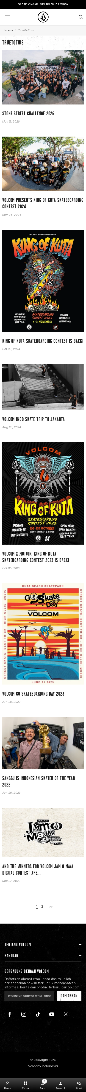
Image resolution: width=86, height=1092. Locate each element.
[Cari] (81, 17)
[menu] (7, 17)
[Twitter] (66, 1014)
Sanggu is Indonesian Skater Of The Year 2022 (38, 781)
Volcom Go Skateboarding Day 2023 (33, 694)
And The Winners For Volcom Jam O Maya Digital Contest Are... (37, 870)
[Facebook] (10, 1014)
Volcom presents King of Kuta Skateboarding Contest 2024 (42, 203)
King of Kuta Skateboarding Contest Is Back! (42, 341)
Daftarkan (69, 995)
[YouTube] (52, 1014)
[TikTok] (38, 1014)
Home (9, 30)
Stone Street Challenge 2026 (28, 114)
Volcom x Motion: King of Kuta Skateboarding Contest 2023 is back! (35, 557)
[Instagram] (24, 1014)
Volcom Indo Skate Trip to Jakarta (33, 419)
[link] (42, 1085)
